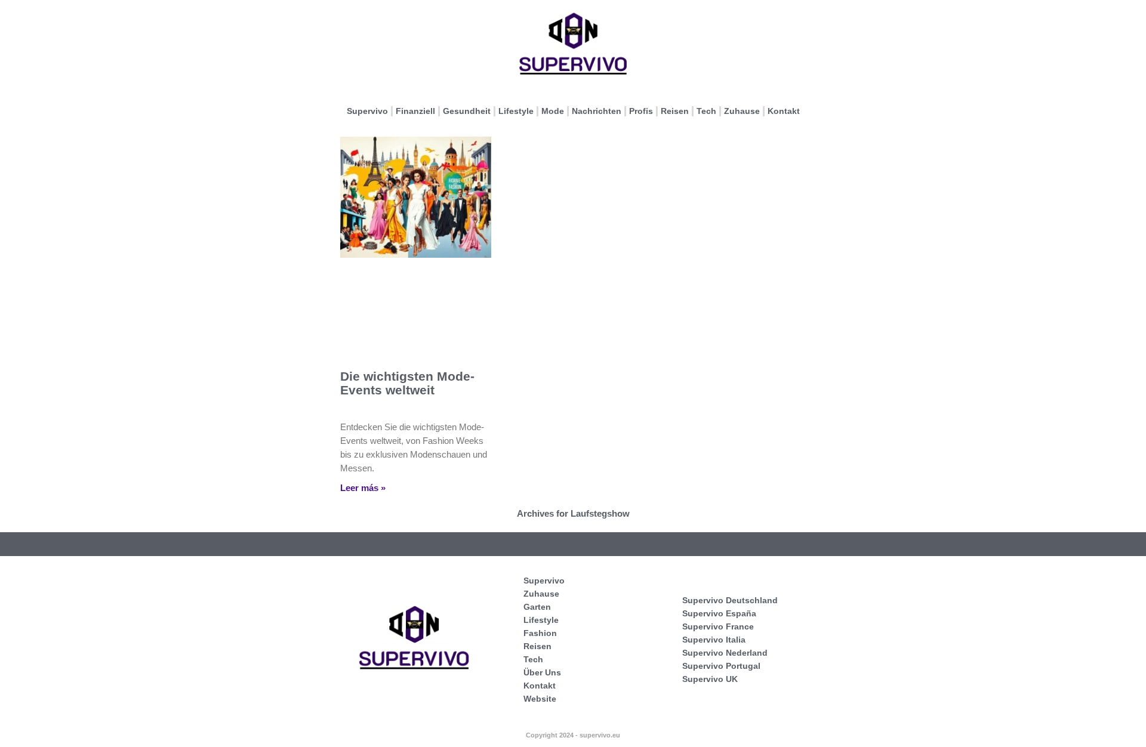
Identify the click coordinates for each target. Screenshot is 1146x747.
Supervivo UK (710, 679)
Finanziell (415, 111)
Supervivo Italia (713, 639)
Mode (552, 111)
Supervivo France (718, 626)
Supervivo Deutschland (730, 600)
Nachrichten (596, 111)
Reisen (675, 111)
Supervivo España (719, 613)
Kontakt (784, 111)
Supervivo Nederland (725, 653)
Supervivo (367, 111)
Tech (706, 111)
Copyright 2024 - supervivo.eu (573, 735)
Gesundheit (467, 111)
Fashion (540, 633)
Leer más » (363, 488)
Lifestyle (516, 111)
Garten (537, 607)
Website (539, 698)
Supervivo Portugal (721, 666)
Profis (641, 111)
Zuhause (742, 111)
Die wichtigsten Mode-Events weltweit (407, 383)
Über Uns (542, 672)
